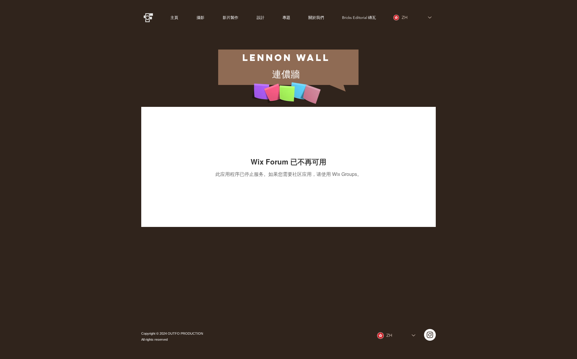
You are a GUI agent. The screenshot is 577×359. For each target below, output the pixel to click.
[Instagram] (430, 335)
